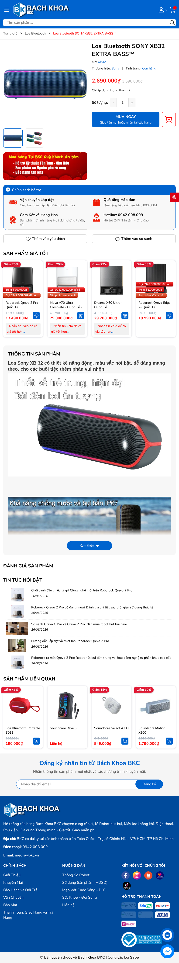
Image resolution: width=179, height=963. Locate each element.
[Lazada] (160, 875)
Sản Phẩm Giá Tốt (25, 253)
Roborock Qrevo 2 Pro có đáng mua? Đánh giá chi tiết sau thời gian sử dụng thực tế (92, 607)
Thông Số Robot (76, 875)
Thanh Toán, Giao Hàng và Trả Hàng (28, 915)
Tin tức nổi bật (22, 580)
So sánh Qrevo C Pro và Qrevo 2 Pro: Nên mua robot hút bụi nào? (79, 624)
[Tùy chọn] (36, 315)
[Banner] (45, 166)
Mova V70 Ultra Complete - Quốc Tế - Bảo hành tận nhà (66, 307)
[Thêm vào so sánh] (36, 290)
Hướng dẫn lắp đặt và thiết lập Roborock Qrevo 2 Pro (70, 641)
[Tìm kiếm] (172, 22)
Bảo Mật (10, 905)
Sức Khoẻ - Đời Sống (79, 897)
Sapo (134, 957)
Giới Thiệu (12, 875)
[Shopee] (148, 875)
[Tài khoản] (162, 9)
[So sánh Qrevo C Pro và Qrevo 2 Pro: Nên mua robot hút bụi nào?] (17, 628)
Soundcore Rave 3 (63, 728)
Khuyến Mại (13, 882)
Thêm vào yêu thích (48, 238)
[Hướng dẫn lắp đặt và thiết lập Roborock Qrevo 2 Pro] (17, 645)
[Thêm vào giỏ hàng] (80, 315)
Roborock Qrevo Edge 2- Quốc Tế (154, 305)
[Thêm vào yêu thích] (36, 280)
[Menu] (6, 9)
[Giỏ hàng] (173, 9)
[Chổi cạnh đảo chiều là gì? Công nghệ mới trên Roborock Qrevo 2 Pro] (17, 594)
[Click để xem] (45, 84)
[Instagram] (137, 875)
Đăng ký (149, 784)
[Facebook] (125, 875)
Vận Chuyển (13, 897)
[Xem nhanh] (36, 270)
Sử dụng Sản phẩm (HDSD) (84, 882)
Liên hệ (68, 905)
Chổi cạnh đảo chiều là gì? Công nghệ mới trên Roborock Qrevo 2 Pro (81, 590)
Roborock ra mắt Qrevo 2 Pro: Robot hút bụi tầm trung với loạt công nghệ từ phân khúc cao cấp (101, 658)
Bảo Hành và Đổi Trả (20, 890)
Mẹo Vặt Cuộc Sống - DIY (83, 890)
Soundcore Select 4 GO (111, 728)
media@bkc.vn (27, 855)
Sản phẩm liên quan (29, 679)
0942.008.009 (130, 214)
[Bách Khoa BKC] (41, 9)
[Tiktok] (127, 886)
